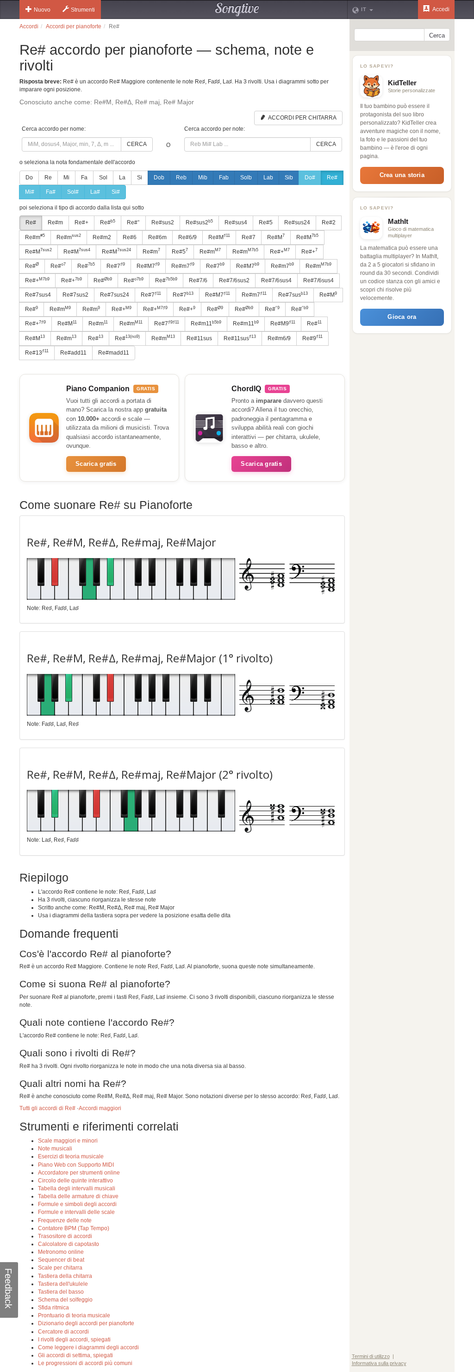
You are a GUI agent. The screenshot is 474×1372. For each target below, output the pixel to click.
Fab (224, 177)
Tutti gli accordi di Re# (47, 1108)
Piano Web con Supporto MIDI (76, 1165)
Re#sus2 (162, 222)
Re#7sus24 (114, 295)
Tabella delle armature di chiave (78, 1196)
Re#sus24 (297, 222)
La (122, 177)
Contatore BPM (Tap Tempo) (73, 1228)
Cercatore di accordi (63, 1331)
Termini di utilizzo (371, 1356)
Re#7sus (293, 295)
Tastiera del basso (61, 1292)
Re (48, 177)
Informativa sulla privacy (379, 1363)
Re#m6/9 (279, 338)
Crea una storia (402, 175)
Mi (66, 177)
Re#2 (329, 222)
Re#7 (249, 237)
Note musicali (55, 1148)
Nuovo (42, 9)
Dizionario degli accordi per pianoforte (86, 1323)
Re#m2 (102, 237)
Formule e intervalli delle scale (76, 1212)
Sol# (73, 192)
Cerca (137, 144)
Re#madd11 (113, 352)
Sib (289, 177)
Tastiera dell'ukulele (63, 1284)
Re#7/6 (198, 280)
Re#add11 (73, 352)
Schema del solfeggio (65, 1299)
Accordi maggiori (100, 1108)
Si (139, 177)
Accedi (440, 9)
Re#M (219, 237)
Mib (202, 177)
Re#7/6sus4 (276, 280)
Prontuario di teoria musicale (74, 1315)
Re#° (133, 222)
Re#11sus (199, 338)
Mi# (29, 192)
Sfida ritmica (53, 1307)
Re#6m (157, 237)
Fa (84, 177)
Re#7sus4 (38, 295)
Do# (310, 177)
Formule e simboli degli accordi (77, 1204)
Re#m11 (206, 323)
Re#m (55, 222)
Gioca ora (401, 316)
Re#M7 (148, 265)
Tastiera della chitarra (65, 1276)
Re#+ (81, 222)
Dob (159, 177)
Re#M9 (282, 323)
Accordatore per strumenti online (79, 1172)
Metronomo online (61, 1252)
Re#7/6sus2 (234, 280)
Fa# (51, 192)
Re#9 (312, 338)
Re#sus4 (236, 222)
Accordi (28, 26)
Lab (268, 177)
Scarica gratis (96, 463)
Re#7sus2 (75, 295)
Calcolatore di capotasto (68, 1244)
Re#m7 (182, 265)
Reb (181, 177)
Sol (103, 177)
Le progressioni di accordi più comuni (85, 1363)
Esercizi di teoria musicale (71, 1156)
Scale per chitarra (60, 1267)
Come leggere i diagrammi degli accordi (88, 1347)
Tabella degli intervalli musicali (76, 1188)
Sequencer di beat (61, 1260)
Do (29, 177)
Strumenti (83, 9)
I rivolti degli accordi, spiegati (74, 1339)
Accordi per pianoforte (73, 26)
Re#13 (37, 352)
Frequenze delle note (65, 1220)
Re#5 (266, 222)
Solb (246, 177)
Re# (332, 177)
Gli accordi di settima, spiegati (75, 1355)
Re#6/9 (187, 237)
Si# (116, 192)
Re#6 (130, 237)
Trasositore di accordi (65, 1236)
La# (95, 192)
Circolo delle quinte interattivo (75, 1180)
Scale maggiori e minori (68, 1140)
